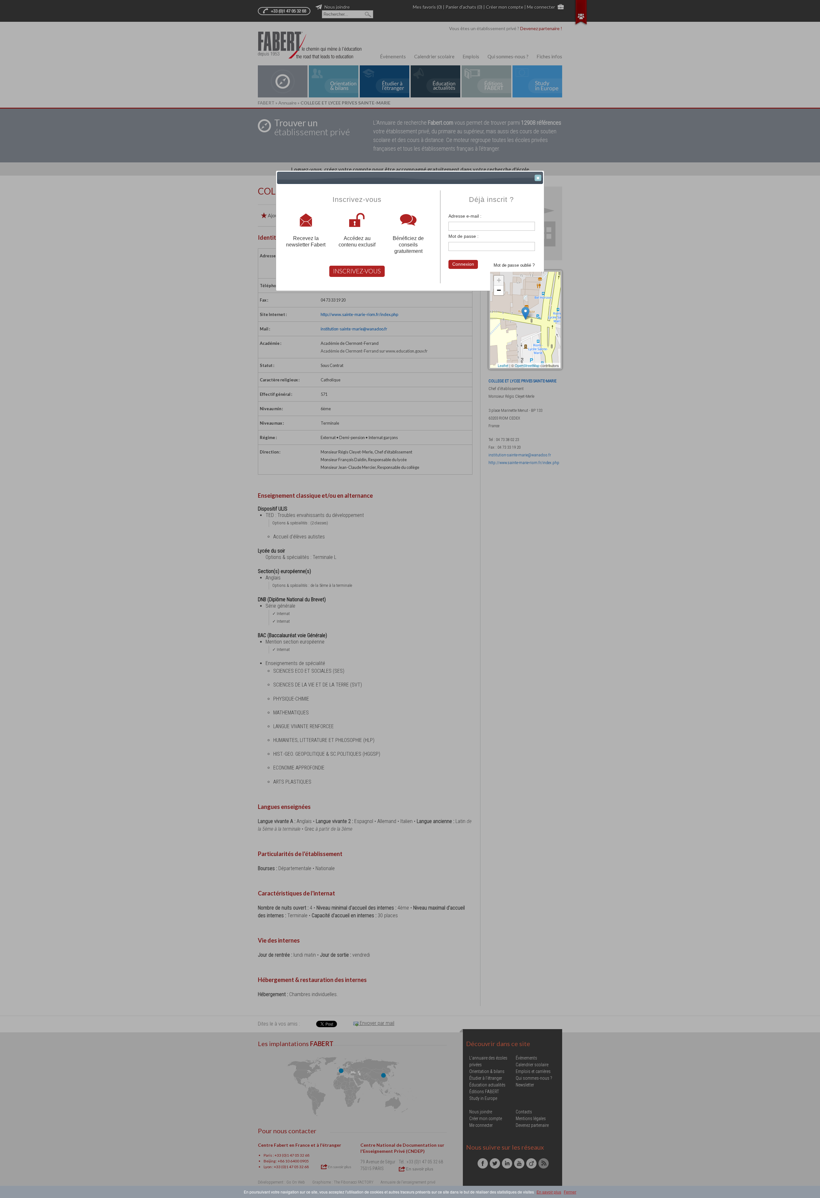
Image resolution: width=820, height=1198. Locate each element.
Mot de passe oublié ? (514, 265)
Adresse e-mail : (464, 216)
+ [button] (499, 280)
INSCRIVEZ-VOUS (357, 271)
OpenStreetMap (527, 365)
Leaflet (503, 365)
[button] (538, 178)
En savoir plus (549, 1191)
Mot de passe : (463, 236)
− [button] (499, 290)
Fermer (570, 1191)
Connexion (463, 264)
